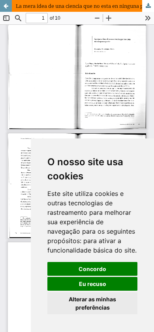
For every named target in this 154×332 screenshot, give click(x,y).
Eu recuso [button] (92, 283)
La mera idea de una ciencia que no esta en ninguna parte (84, 5)
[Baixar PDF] (148, 6)
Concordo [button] (92, 269)
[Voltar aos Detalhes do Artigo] (6, 6)
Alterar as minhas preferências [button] (92, 303)
